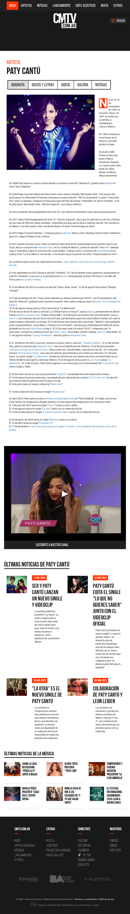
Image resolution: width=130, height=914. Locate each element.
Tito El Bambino (110, 301)
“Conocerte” (108, 363)
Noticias (42, 5)
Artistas (26, 5)
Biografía (18, 84)
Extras (118, 5)
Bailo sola (56, 384)
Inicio (12, 5)
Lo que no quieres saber (55, 412)
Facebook (83, 850)
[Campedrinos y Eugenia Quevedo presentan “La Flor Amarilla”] (97, 769)
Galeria (82, 84)
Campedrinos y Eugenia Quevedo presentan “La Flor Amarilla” (115, 771)
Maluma (96, 301)
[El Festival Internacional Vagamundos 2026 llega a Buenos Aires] (97, 794)
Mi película (58, 391)
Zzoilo (71, 398)
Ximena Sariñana (54, 398)
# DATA (50, 840)
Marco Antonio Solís (29, 315)
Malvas (54, 419)
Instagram (84, 845)
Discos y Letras (43, 84)
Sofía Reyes (36, 328)
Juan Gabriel (70, 261)
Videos (65, 84)
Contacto (83, 865)
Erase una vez (55, 855)
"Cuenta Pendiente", (42, 335)
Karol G (13, 304)
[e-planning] (98, 879)
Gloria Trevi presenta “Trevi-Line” (71, 767)
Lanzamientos (61, 5)
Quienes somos (86, 860)
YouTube (83, 840)
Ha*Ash (67, 233)
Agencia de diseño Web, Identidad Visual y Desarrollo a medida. (69, 905)
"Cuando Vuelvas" (91, 342)
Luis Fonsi (94, 359)
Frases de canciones (58, 850)
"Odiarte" (61, 374)
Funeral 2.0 (46, 423)
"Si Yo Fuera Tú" (96, 377)
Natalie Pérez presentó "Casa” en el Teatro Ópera (31, 794)
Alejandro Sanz (45, 247)
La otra (46, 408)
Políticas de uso (106, 899)
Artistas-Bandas (25, 845)
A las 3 (51, 405)
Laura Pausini (85, 261)
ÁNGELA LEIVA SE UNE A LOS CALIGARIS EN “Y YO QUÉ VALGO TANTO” (72, 795)
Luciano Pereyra (32, 279)
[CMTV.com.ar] (65, 20)
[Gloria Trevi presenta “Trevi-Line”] (54, 769)
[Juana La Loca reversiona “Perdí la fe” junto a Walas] (12, 769)
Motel (110, 183)
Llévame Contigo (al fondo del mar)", (29, 349)
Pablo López (59, 331)
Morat (91, 311)
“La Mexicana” (40, 356)
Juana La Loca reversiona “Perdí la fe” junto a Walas (29, 769)
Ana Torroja (100, 261)
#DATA (104, 5)
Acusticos (52, 845)
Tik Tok (87, 855)
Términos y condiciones (85, 899)
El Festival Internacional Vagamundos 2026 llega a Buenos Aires (114, 795)
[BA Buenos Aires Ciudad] (61, 879)
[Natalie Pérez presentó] (12, 794)
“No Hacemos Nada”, (29, 353)
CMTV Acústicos (85, 5)
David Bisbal (103, 250)
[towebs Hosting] (28, 879)
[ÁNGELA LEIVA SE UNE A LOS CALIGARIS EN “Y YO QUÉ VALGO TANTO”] (54, 794)
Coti (65, 276)
